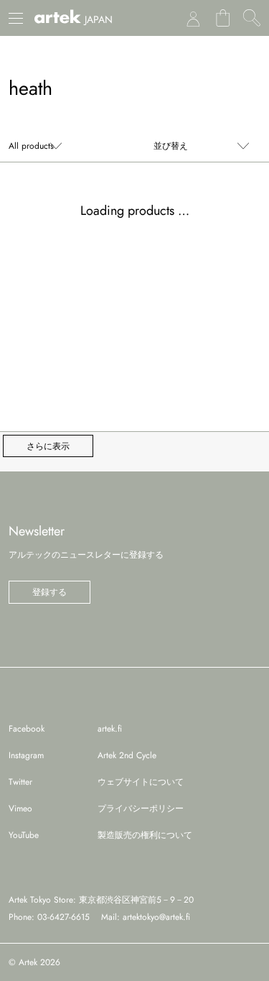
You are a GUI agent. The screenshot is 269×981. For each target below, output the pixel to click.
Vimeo (20, 808)
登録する (49, 592)
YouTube (24, 835)
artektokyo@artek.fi (156, 917)
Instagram (26, 755)
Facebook (26, 728)
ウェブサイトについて (141, 781)
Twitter (20, 781)
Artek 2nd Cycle (127, 755)
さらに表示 (48, 446)
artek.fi (110, 728)
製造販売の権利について (145, 835)
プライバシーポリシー (141, 808)
